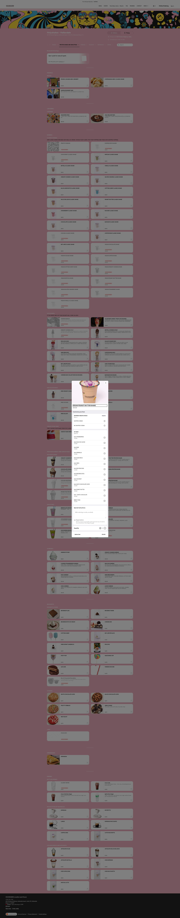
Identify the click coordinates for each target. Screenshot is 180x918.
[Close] (105, 382)
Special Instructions (79, 508)
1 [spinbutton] (102, 528)
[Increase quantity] (105, 528)
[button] (90, 392)
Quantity (76, 528)
